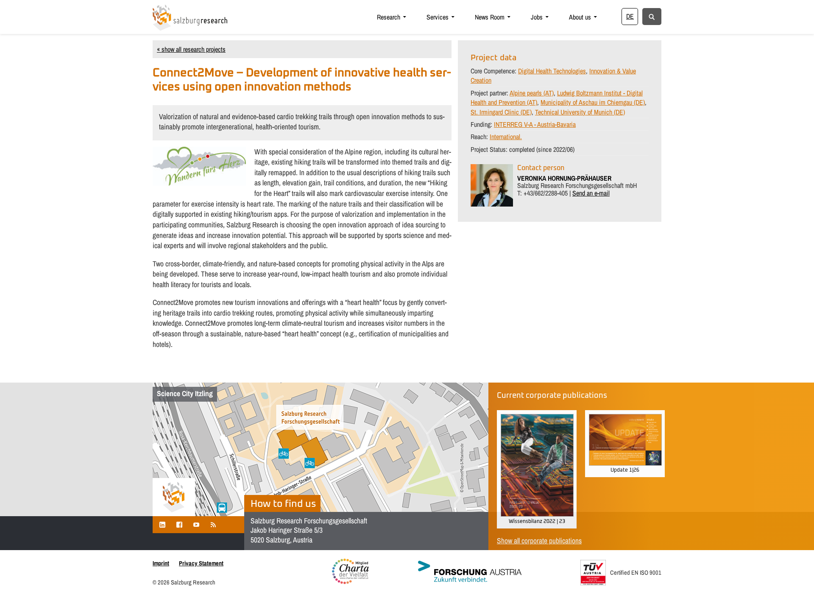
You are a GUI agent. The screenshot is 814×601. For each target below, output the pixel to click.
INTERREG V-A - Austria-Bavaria (535, 124)
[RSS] (213, 524)
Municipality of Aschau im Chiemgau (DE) (593, 102)
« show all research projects (191, 49)
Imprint (161, 563)
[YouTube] (196, 524)
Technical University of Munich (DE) (580, 112)
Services (438, 17)
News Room (490, 17)
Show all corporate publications (539, 540)
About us (580, 17)
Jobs (537, 17)
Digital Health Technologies (552, 70)
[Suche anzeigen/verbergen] (651, 16)
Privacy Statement (201, 563)
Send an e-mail (591, 193)
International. (506, 136)
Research (388, 17)
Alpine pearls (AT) (532, 93)
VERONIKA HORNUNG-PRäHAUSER (564, 178)
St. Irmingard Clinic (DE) (501, 112)
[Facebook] (179, 524)
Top (793, 580)
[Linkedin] (162, 524)
